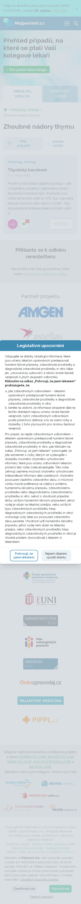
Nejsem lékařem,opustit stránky (56, 555)
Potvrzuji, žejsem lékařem (24, 555)
